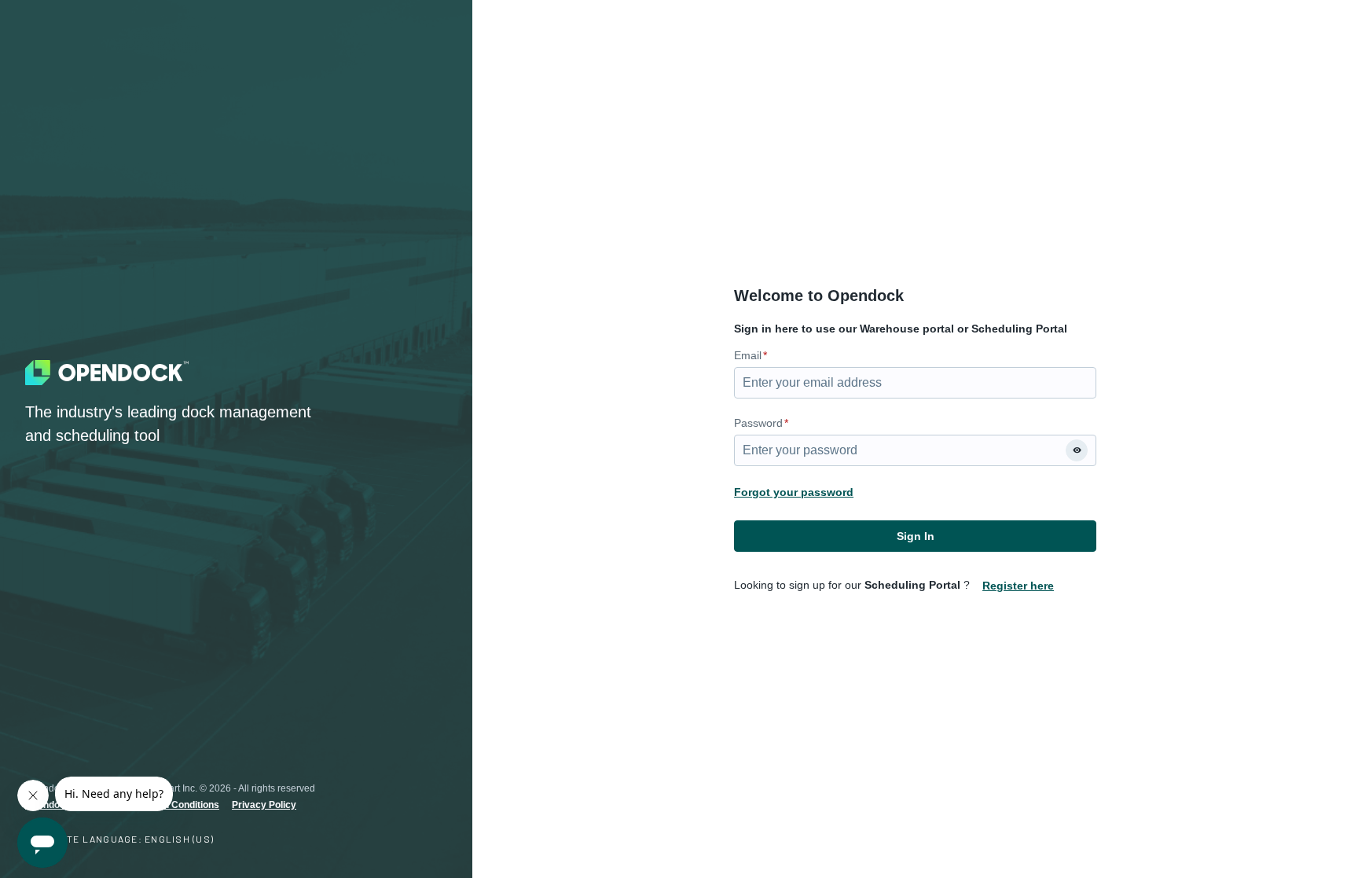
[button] (1077, 450)
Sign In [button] (915, 536)
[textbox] (915, 383)
